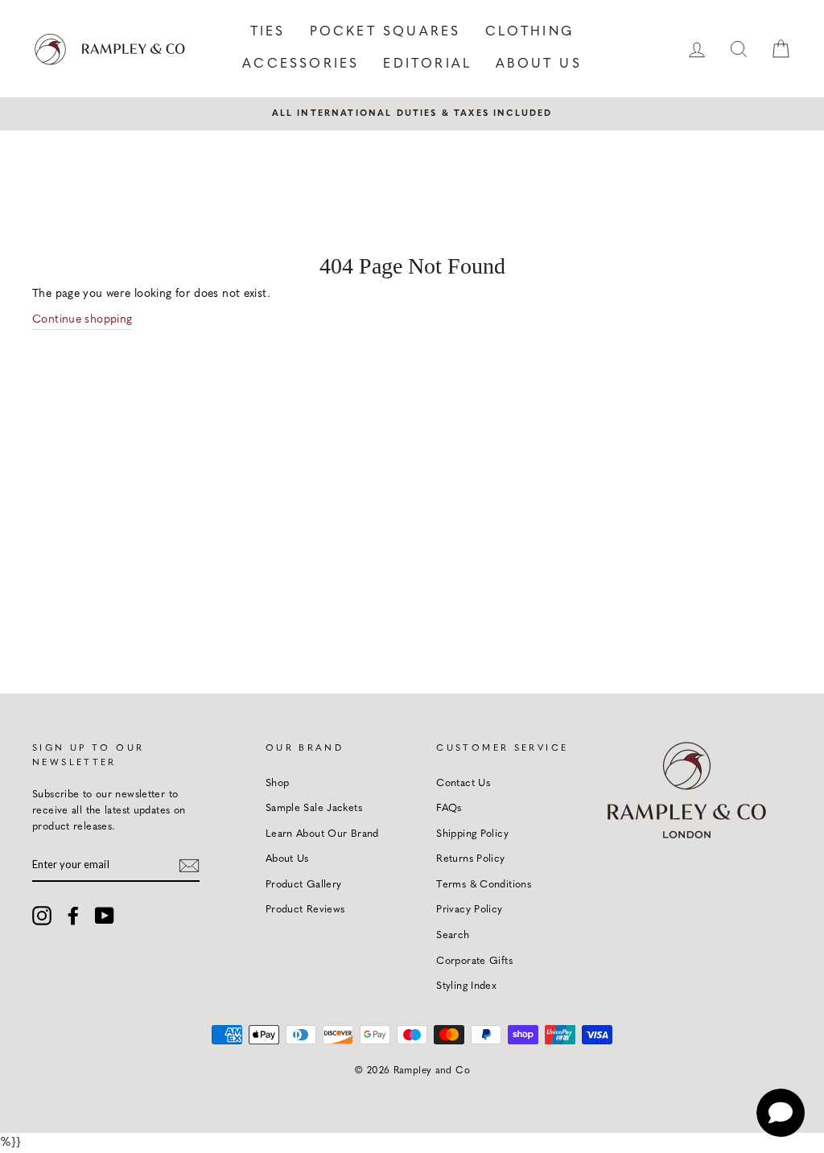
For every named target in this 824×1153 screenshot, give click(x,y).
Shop (278, 783)
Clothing (530, 32)
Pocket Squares (385, 32)
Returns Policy (470, 859)
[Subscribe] (189, 864)
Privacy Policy (469, 909)
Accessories (300, 64)
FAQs (449, 808)
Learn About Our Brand (322, 834)
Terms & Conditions (483, 884)
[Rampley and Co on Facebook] (73, 915)
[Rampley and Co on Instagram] (42, 915)
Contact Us (463, 783)
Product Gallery (304, 884)
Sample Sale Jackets (314, 808)
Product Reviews (305, 909)
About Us (539, 64)
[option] (412, 113)
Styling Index (466, 986)
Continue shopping (82, 320)
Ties (268, 32)
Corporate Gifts (474, 961)
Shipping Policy (472, 834)
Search (452, 935)
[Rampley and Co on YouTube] (104, 915)
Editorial (427, 64)
